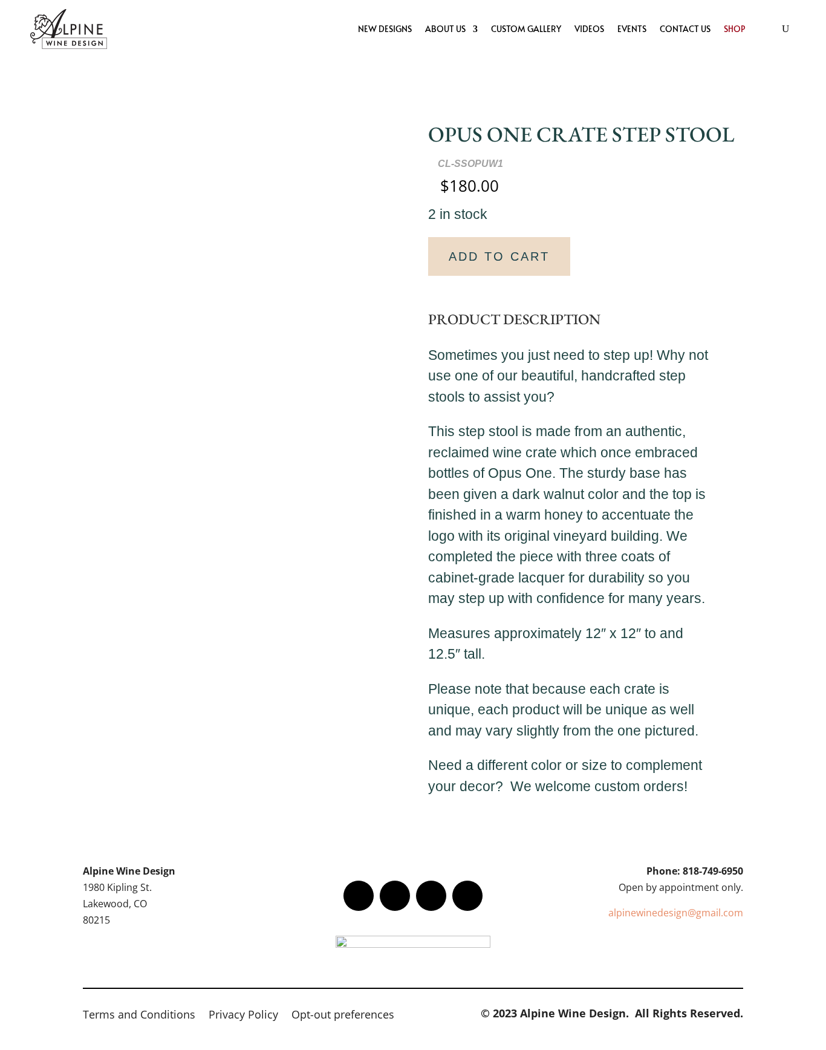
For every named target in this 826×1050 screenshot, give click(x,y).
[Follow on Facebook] (358, 895)
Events (631, 28)
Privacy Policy (243, 1016)
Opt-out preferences (342, 1016)
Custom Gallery (526, 28)
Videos (589, 28)
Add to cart (499, 256)
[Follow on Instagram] (431, 895)
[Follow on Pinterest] (467, 895)
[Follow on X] (395, 895)
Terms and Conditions (139, 1016)
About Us (445, 28)
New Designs (385, 28)
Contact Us (685, 28)
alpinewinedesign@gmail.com (675, 912)
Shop (734, 28)
